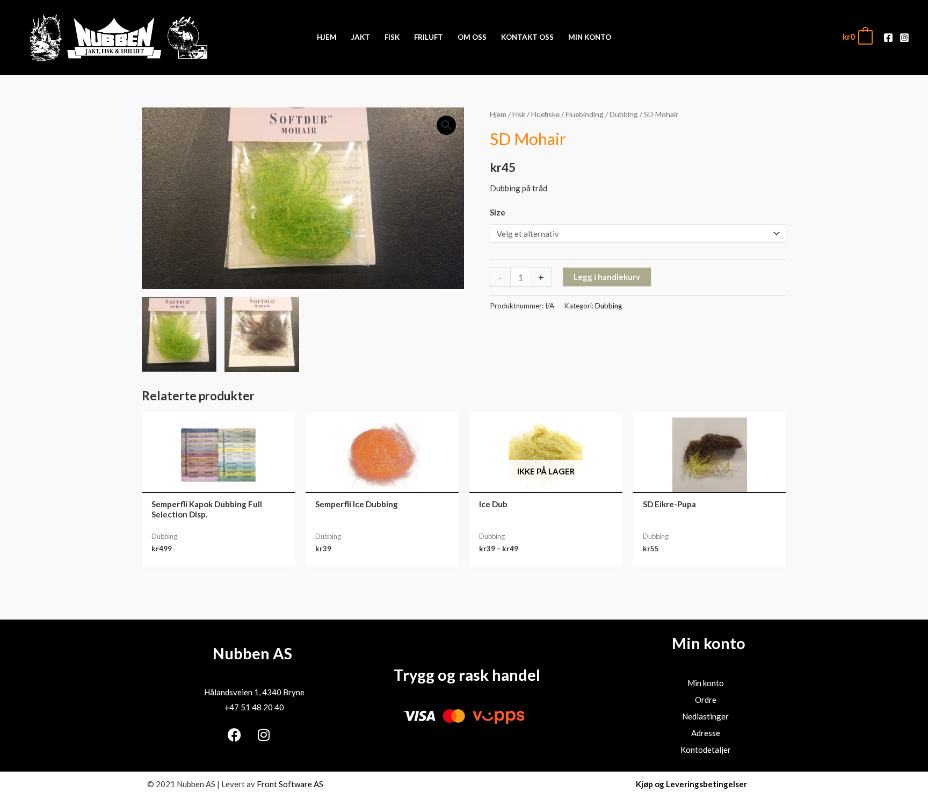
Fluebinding (585, 114)
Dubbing (624, 114)
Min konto (705, 683)
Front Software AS (290, 784)
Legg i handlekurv (607, 277)
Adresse (705, 733)
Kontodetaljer (705, 749)
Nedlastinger (705, 716)
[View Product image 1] (179, 334)
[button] (446, 125)
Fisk (518, 114)
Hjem (498, 114)
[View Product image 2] (261, 334)
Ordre (705, 699)
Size (497, 212)
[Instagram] (904, 37)
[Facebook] (888, 37)
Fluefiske (545, 114)
